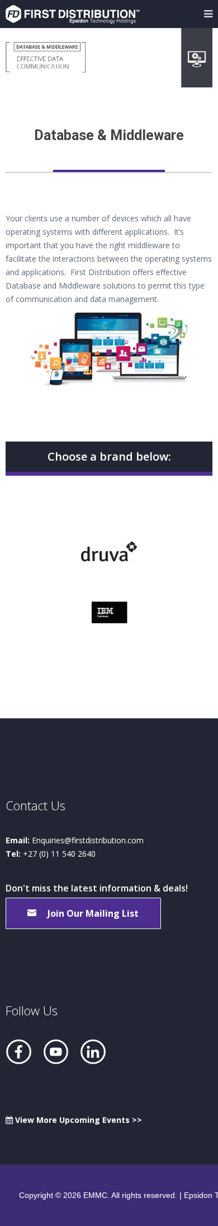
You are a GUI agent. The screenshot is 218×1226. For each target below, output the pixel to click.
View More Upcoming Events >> (77, 1119)
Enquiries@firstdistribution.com (88, 840)
